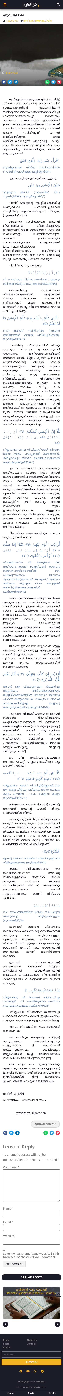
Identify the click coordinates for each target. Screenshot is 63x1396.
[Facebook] (21, 1371)
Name (8, 1208)
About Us (32, 1340)
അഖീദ (27, 21)
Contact (31, 1343)
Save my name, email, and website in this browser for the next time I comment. (31, 1255)
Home (6, 1340)
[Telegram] (42, 1371)
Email (8, 1222)
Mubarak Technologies (37, 1387)
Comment (11, 1167)
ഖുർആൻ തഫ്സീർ (41, 21)
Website (9, 1236)
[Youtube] (28, 1371)
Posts (6, 1343)
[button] (5, 4)
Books (6, 1347)
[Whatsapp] (35, 1371)
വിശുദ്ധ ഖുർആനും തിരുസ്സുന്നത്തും (31, 1290)
